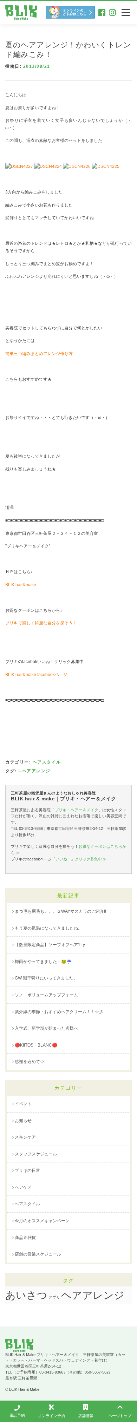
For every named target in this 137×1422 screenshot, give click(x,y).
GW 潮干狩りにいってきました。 (46, 978)
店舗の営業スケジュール (38, 1254)
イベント (23, 1103)
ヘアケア (23, 1187)
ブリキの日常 (27, 1170)
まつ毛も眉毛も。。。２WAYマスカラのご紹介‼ (60, 911)
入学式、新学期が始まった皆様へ (46, 1028)
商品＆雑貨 (25, 1237)
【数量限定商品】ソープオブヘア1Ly (50, 944)
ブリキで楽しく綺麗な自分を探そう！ (41, 623)
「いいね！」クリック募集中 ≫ (79, 859)
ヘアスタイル (47, 762)
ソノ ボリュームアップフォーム (46, 994)
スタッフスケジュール (36, 1154)
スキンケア (25, 1137)
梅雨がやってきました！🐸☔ (43, 961)
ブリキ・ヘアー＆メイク (77, 810)
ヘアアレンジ (92, 1295)
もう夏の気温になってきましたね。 (48, 928)
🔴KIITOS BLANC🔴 (36, 1045)
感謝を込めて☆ (29, 1061)
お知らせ (23, 1120)
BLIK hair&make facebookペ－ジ (36, 674)
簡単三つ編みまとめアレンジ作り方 (39, 353)
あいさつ (26, 1295)
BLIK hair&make (20, 584)
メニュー (125, 12)
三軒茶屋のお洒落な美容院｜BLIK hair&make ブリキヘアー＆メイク (21, 12)
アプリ (54, 1297)
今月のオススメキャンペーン (42, 1220)
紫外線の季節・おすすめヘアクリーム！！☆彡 (59, 1011)
